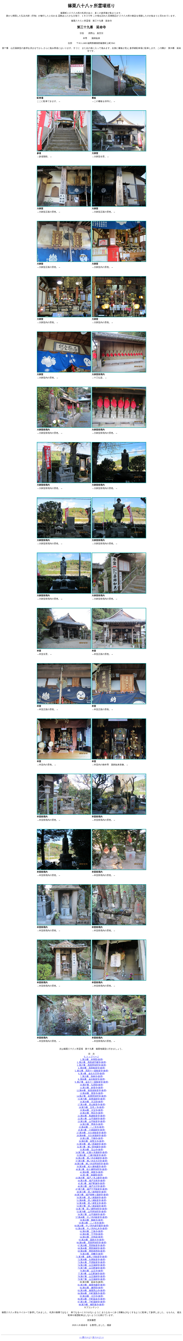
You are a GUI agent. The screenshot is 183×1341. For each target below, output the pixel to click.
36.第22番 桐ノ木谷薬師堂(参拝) (91, 1158)
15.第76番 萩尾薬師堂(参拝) (91, 1099)
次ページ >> (98, 1337)
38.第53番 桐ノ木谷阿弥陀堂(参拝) (91, 1164)
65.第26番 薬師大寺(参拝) (91, 1240)
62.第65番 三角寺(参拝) (91, 1231)
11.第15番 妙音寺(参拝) (91, 1087)
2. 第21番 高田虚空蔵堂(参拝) (91, 1062)
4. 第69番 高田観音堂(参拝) (91, 1068)
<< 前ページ (85, 1337)
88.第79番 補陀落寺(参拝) (91, 1304)
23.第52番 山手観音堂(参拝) (91, 1121)
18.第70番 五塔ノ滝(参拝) (91, 1107)
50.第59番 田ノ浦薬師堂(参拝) (91, 1197)
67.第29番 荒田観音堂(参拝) (91, 1245)
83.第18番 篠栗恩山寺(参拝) (91, 1290)
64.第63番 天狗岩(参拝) (91, 1237)
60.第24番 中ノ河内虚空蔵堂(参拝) (91, 1226)
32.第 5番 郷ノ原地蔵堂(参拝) (91, 1147)
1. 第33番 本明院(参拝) (91, 1059)
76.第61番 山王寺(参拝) (91, 1271)
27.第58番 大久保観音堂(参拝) (91, 1133)
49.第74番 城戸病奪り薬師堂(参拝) (91, 1195)
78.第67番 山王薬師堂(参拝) (91, 1276)
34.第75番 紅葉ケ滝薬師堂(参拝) (91, 1152)
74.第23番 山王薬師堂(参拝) (91, 1265)
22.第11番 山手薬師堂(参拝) (91, 1118)
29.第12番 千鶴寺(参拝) (91, 1138)
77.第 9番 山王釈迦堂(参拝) (91, 1273)
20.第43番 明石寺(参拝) (91, 1113)
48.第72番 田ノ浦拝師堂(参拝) (91, 1192)
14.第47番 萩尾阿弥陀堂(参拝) (91, 1096)
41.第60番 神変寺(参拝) (91, 1172)
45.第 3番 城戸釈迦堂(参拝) (91, 1183)
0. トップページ (91, 1056)
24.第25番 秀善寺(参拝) (91, 1124)
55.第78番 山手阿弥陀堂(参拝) (91, 1211)
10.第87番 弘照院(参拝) (91, 1085)
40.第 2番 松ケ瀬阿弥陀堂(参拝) (91, 1169)
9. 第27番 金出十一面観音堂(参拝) (91, 1082)
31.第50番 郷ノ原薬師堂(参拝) (91, 1144)
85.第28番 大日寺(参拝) (91, 1296)
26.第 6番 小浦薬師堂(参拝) (91, 1130)
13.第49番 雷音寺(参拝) (91, 1093)
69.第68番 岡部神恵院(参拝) (91, 1251)
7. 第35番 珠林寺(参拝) (91, 1076)
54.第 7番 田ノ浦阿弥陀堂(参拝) (91, 1209)
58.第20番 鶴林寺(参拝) (91, 1220)
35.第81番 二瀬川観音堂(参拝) (91, 1155)
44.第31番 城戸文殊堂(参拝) (91, 1180)
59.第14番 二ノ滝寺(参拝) (91, 1223)
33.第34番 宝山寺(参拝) (91, 1149)
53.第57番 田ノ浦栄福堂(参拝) (91, 1206)
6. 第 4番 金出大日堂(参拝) (91, 1073)
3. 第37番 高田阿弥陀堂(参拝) (91, 1065)
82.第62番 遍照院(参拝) (91, 1288)
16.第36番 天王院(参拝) (91, 1102)
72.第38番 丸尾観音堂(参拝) (91, 1259)
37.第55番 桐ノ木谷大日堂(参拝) (91, 1161)
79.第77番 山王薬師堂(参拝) (91, 1279)
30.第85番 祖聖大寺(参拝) (91, 1141)
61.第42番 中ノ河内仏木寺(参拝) (91, 1228)
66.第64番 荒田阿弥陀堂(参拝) (91, 1242)
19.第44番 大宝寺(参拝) (91, 1110)
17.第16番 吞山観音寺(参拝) (91, 1104)
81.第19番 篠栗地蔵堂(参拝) (91, 1285)
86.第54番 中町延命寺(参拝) (91, 1299)
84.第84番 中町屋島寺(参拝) (91, 1293)
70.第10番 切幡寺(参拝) (91, 1254)
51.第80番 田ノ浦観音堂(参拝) (91, 1200)
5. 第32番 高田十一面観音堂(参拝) (91, 1071)
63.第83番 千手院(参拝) (91, 1234)
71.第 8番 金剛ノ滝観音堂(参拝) (91, 1257)
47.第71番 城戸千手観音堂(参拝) (91, 1189)
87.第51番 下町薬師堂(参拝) (91, 1302)
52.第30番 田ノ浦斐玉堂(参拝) (91, 1203)
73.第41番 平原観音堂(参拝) (91, 1262)
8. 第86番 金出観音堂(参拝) (91, 1079)
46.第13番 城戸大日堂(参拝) (91, 1186)
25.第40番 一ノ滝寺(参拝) (91, 1127)
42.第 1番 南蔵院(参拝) (91, 1175)
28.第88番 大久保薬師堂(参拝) (91, 1135)
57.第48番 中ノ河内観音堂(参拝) (91, 1217)
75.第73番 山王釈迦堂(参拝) (91, 1268)
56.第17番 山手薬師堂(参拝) (91, 1214)
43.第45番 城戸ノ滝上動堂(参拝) (91, 1178)
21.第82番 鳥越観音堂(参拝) (91, 1116)
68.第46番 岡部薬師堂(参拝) (91, 1248)
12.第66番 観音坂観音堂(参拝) (91, 1090)
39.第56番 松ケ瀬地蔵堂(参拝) (91, 1166)
